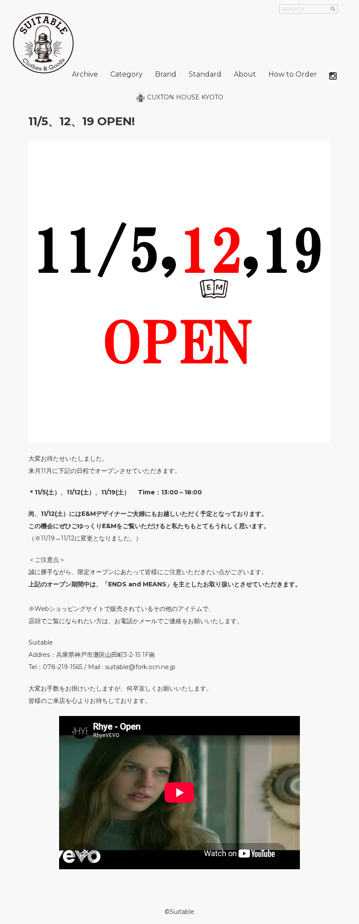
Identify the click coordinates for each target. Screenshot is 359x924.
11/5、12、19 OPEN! (81, 121)
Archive (85, 74)
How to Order (292, 74)
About (245, 74)
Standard (205, 74)
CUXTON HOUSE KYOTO (185, 97)
